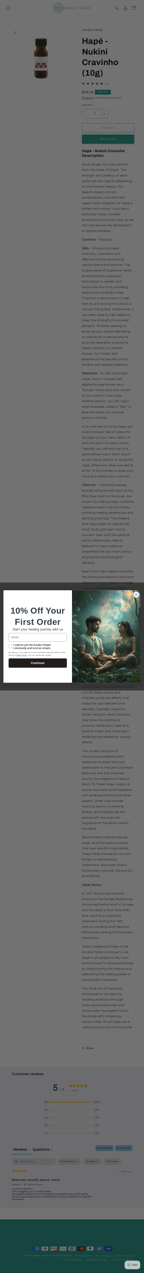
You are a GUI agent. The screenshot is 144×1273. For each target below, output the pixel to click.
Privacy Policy (21, 655)
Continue (37, 663)
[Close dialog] (136, 595)
